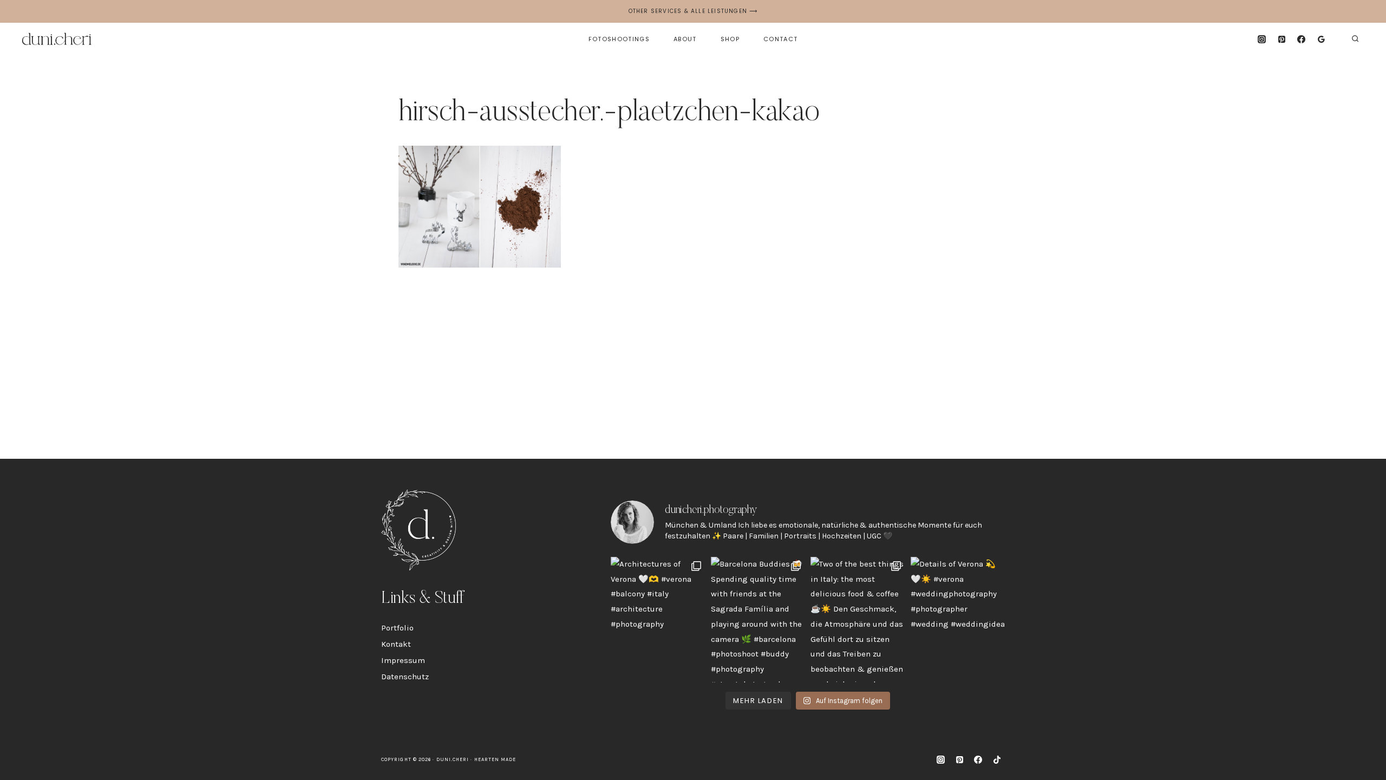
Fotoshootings (619, 39)
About (685, 39)
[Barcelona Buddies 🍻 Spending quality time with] (758, 619)
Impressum (403, 660)
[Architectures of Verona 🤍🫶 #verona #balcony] (658, 619)
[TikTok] (997, 760)
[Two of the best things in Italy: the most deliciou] (857, 619)
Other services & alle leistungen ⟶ (693, 11)
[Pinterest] (1281, 39)
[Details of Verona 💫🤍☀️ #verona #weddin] (958, 619)
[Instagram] (1261, 39)
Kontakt (396, 644)
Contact (780, 39)
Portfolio (397, 628)
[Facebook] (1301, 39)
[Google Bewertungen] (1321, 39)
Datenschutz (405, 676)
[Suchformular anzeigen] (1355, 39)
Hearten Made (495, 759)
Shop (730, 39)
